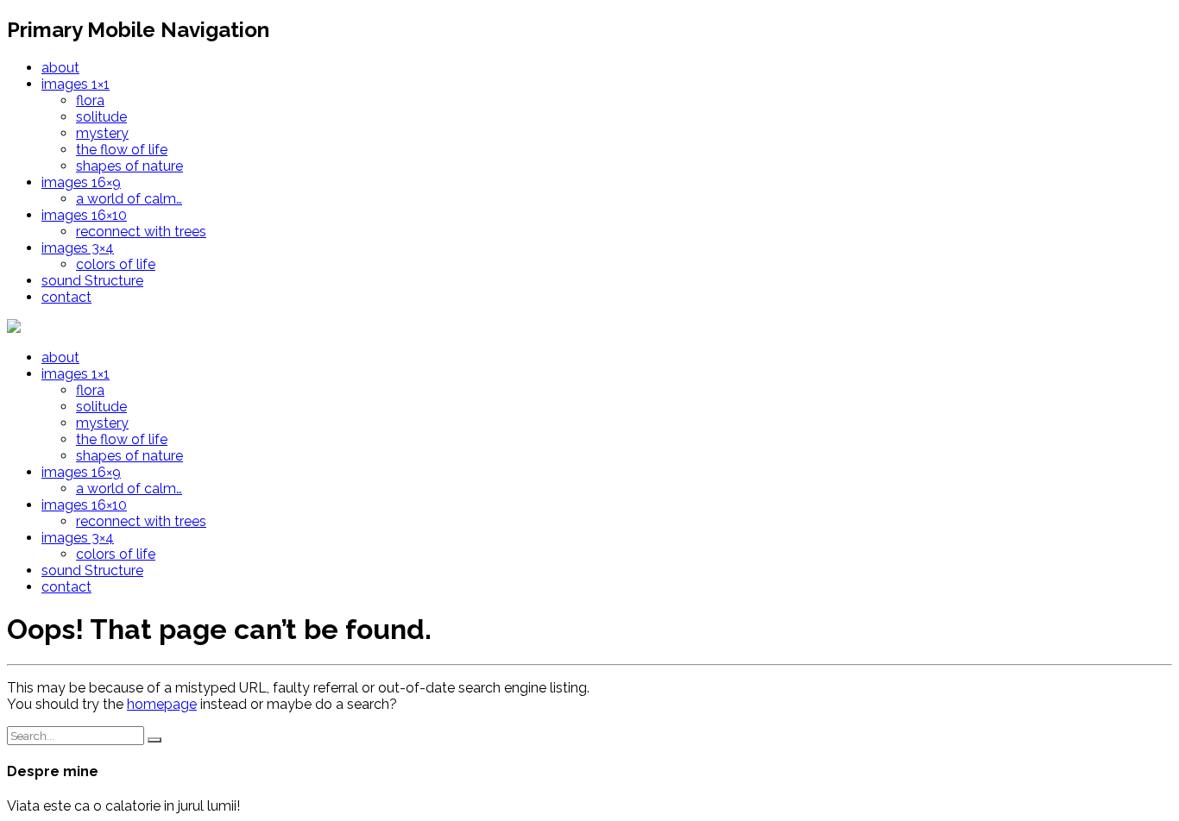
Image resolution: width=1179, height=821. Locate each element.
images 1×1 (75, 84)
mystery (102, 133)
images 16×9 (81, 182)
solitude (101, 117)
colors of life (115, 264)
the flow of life (121, 149)
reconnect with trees (141, 231)
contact (66, 297)
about (60, 68)
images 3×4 (77, 248)
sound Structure (92, 281)
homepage (162, 704)
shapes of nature (129, 166)
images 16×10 (84, 215)
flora (90, 100)
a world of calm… (129, 199)
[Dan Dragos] (52, 327)
